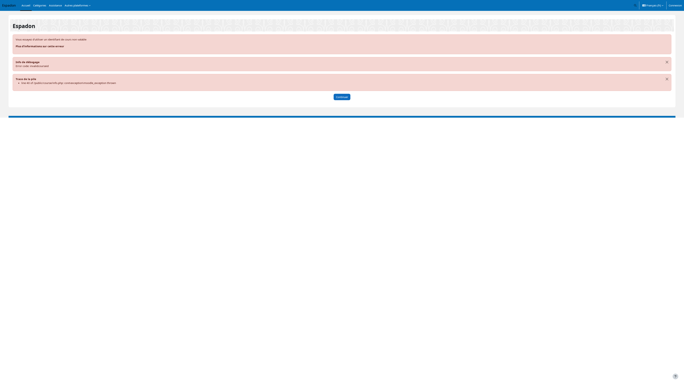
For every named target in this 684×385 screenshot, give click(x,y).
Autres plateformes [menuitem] (76, 5)
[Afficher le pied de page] (675, 376)
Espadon (9, 5)
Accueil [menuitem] (26, 5)
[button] (635, 5)
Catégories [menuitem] (39, 5)
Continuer (342, 97)
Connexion (675, 5)
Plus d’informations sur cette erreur (40, 46)
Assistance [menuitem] (55, 5)
